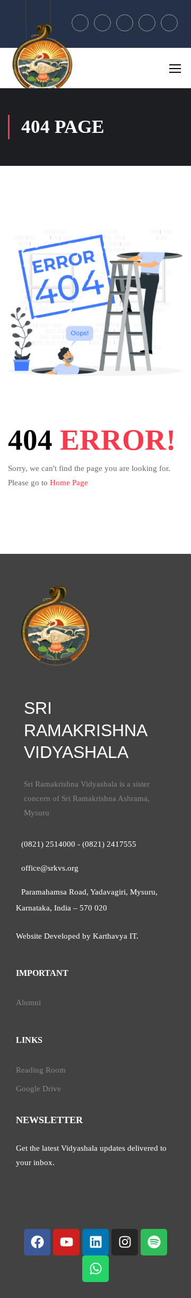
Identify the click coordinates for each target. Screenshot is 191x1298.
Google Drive (38, 1088)
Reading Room (41, 1070)
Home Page (69, 482)
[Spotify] (154, 1242)
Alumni (28, 1002)
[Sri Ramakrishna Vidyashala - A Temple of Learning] (42, 58)
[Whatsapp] (95, 1268)
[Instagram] (124, 1242)
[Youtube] (66, 1242)
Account (38, 12)
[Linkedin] (95, 1242)
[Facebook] (37, 1242)
